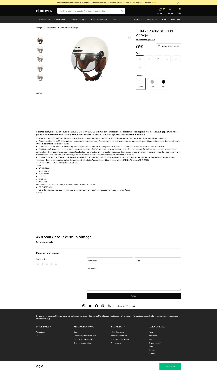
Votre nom (92, 261)
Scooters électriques (78, 19)
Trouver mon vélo (60, 19)
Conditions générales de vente (85, 336)
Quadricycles (116, 343)
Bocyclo (152, 350)
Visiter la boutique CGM (145, 40)
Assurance (138, 19)
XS (140, 59)
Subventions (152, 19)
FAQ (37, 336)
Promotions (115, 19)
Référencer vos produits (83, 343)
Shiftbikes (152, 354)
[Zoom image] (129, 37)
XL (176, 59)
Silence (151, 346)
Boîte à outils (176, 19)
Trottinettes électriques (98, 19)
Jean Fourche (153, 336)
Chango (39, 28)
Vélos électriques (44, 19)
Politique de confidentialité (84, 339)
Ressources (40, 332)
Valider (133, 296)
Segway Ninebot (155, 343)
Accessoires (51, 28)
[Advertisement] (108, 110)
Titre (138, 261)
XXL (140, 67)
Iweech (151, 339)
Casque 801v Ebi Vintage (69, 28)
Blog (164, 19)
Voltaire (151, 332)
